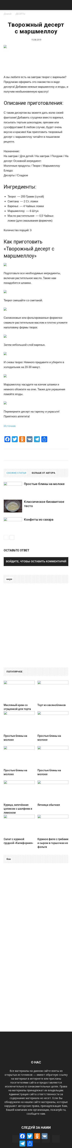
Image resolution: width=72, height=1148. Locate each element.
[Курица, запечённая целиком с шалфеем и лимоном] (19, 791)
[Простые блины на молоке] (13, 488)
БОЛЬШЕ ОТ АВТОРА (43, 472)
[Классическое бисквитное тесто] (13, 506)
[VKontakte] (56, 1138)
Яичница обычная (48, 804)
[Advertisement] (36, 624)
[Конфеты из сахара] (13, 523)
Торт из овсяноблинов (51, 705)
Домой (7, 13)
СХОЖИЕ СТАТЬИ (16, 472)
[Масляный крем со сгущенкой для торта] (19, 691)
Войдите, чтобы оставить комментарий (36, 561)
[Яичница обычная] (52, 791)
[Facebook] (16, 1138)
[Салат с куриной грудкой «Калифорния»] (19, 825)
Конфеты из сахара (38, 519)
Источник (10, 426)
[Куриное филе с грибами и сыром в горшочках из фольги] (52, 825)
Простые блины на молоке (44, 484)
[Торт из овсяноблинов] (52, 691)
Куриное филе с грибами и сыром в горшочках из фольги (52, 843)
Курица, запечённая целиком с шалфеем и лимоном (18, 808)
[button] (67, 5)
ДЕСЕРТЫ (20, 13)
